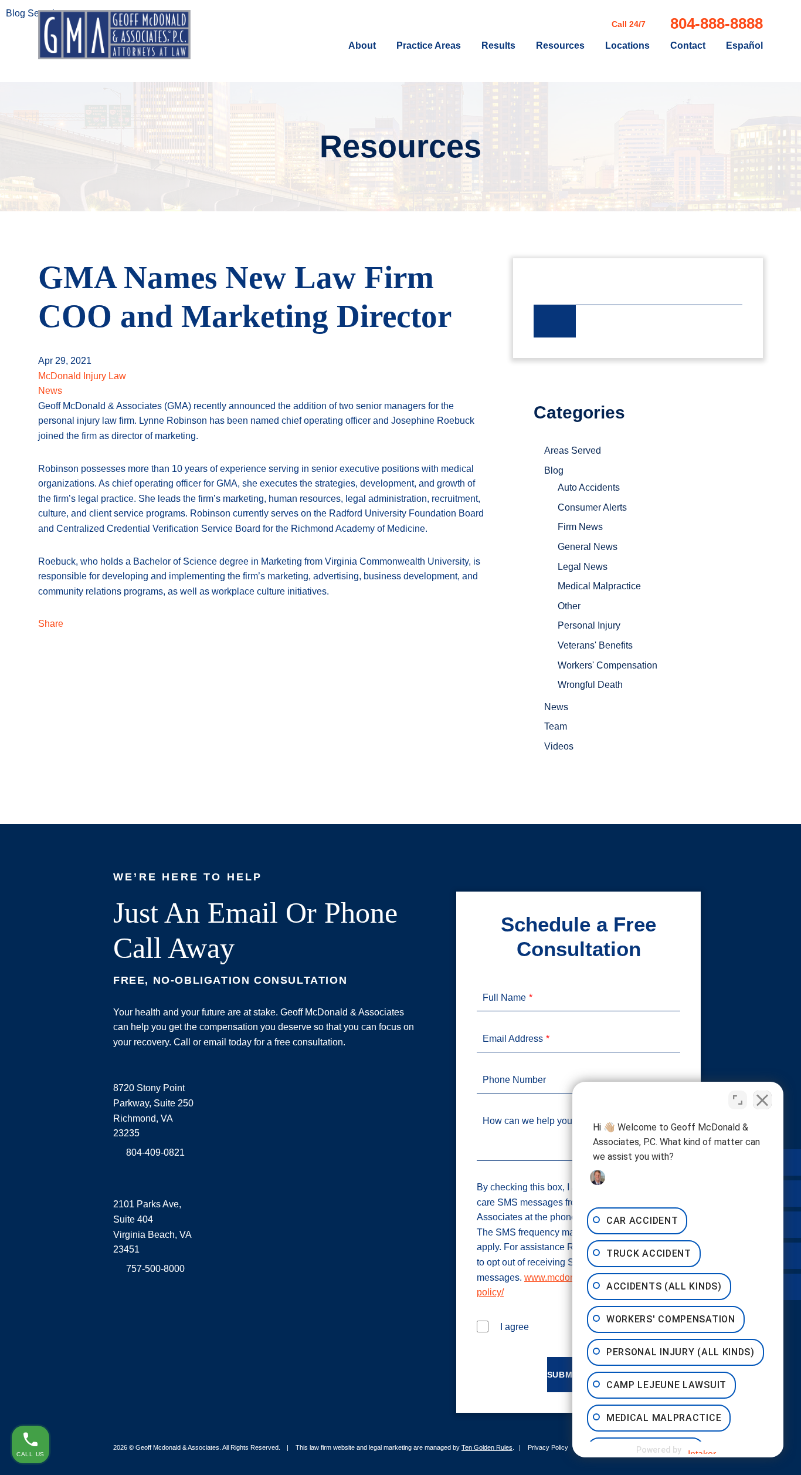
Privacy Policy (548, 1447)
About (362, 45)
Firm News (580, 527)
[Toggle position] (737, 1100)
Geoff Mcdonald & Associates (177, 1447)
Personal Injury (589, 625)
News (50, 391)
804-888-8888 (716, 23)
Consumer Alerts (592, 507)
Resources (560, 45)
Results (498, 45)
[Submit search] (555, 321)
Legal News (582, 567)
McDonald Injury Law (82, 376)
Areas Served (572, 450)
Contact (687, 45)
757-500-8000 (155, 1269)
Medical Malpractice (599, 586)
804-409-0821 (155, 1152)
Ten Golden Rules (486, 1447)
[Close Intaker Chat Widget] (762, 1100)
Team (555, 726)
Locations (627, 45)
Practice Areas (428, 45)
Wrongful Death (590, 685)
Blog (554, 470)
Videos (558, 746)
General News (587, 547)
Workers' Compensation (607, 665)
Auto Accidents (589, 487)
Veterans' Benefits (595, 645)
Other (569, 606)
